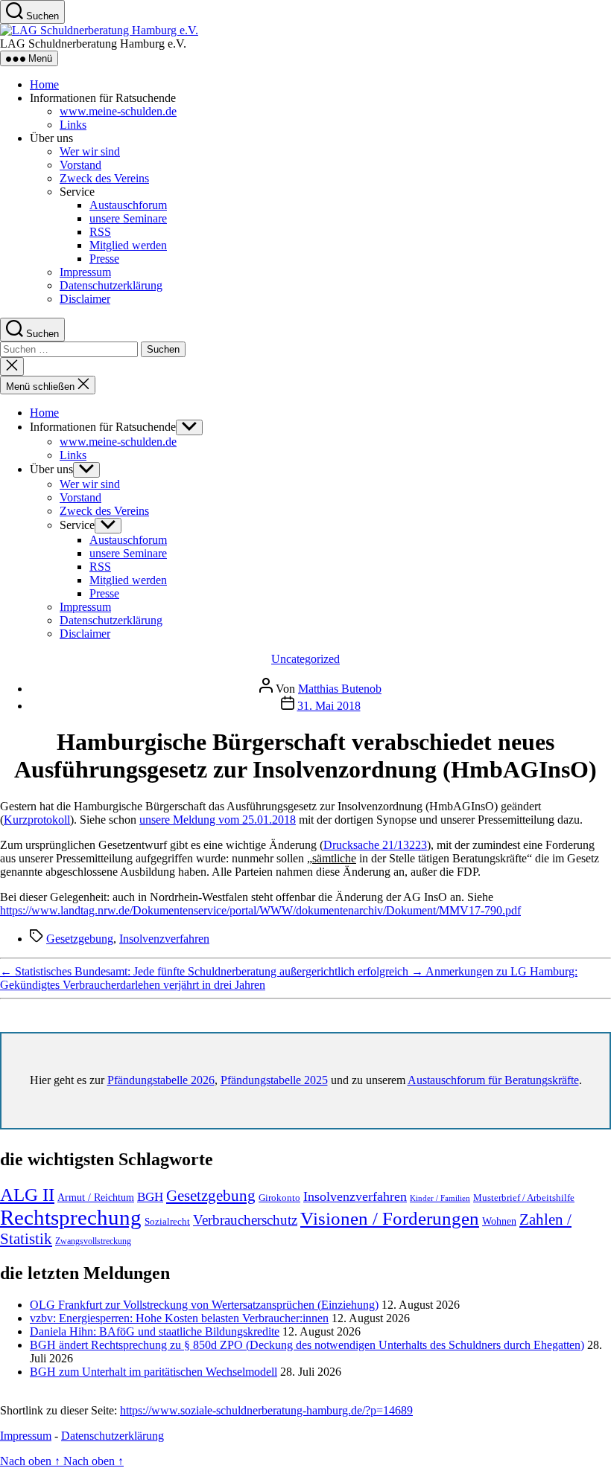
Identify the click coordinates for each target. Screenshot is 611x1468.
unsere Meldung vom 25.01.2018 (217, 819)
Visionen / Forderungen (389, 1218)
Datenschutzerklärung (111, 285)
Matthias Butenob (340, 688)
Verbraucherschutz (245, 1220)
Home (44, 84)
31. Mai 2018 (329, 705)
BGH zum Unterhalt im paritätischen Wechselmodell (153, 1371)
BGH (150, 1197)
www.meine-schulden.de (118, 111)
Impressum (85, 272)
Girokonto (279, 1197)
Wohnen (499, 1221)
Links (73, 124)
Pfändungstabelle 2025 (274, 1080)
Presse (104, 258)
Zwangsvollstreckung (93, 1241)
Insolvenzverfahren (164, 938)
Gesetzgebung (79, 938)
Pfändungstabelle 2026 (161, 1080)
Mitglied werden (128, 245)
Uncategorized (305, 659)
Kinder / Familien (440, 1198)
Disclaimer (85, 298)
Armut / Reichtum (95, 1197)
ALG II (27, 1195)
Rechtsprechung (71, 1217)
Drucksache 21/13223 (375, 845)
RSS (100, 231)
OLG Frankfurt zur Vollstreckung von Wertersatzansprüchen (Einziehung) (204, 1304)
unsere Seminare (128, 218)
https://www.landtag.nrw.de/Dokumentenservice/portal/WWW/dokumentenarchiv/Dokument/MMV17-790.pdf (260, 910)
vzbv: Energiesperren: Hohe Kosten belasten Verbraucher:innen (179, 1318)
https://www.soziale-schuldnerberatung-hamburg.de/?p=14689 (266, 1410)
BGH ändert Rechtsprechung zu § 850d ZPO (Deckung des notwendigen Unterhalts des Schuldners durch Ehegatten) (307, 1345)
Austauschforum (128, 205)
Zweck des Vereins (104, 178)
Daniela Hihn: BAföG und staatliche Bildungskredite (154, 1331)
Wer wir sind (90, 151)
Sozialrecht (167, 1221)
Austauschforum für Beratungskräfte (493, 1080)
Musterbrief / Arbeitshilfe (523, 1198)
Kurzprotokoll (37, 819)
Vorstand (80, 164)
